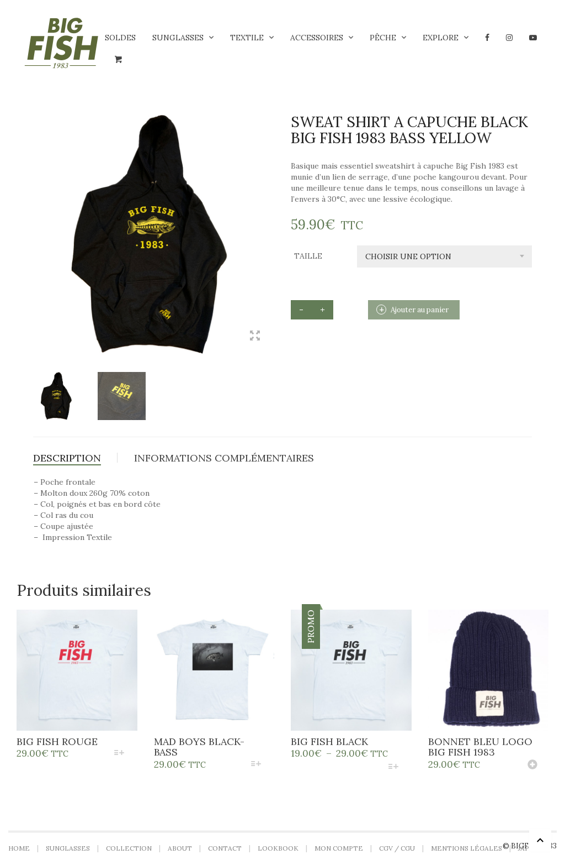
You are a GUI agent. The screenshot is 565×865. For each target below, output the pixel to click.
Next (268, 221)
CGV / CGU (397, 848)
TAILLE (308, 256)
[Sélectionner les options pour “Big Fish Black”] (393, 767)
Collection (129, 848)
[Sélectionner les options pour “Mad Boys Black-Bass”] (256, 764)
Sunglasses (178, 38)
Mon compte (339, 848)
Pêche (383, 38)
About (180, 848)
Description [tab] (67, 458)
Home (19, 848)
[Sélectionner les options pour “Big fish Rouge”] (119, 753)
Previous (39, 221)
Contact (225, 848)
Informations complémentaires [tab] (224, 458)
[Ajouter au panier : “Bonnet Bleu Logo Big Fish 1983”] (532, 765)
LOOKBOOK (278, 848)
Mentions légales (466, 848)
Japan (528, 848)
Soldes (120, 38)
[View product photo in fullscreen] (255, 336)
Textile (247, 38)
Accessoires (316, 38)
